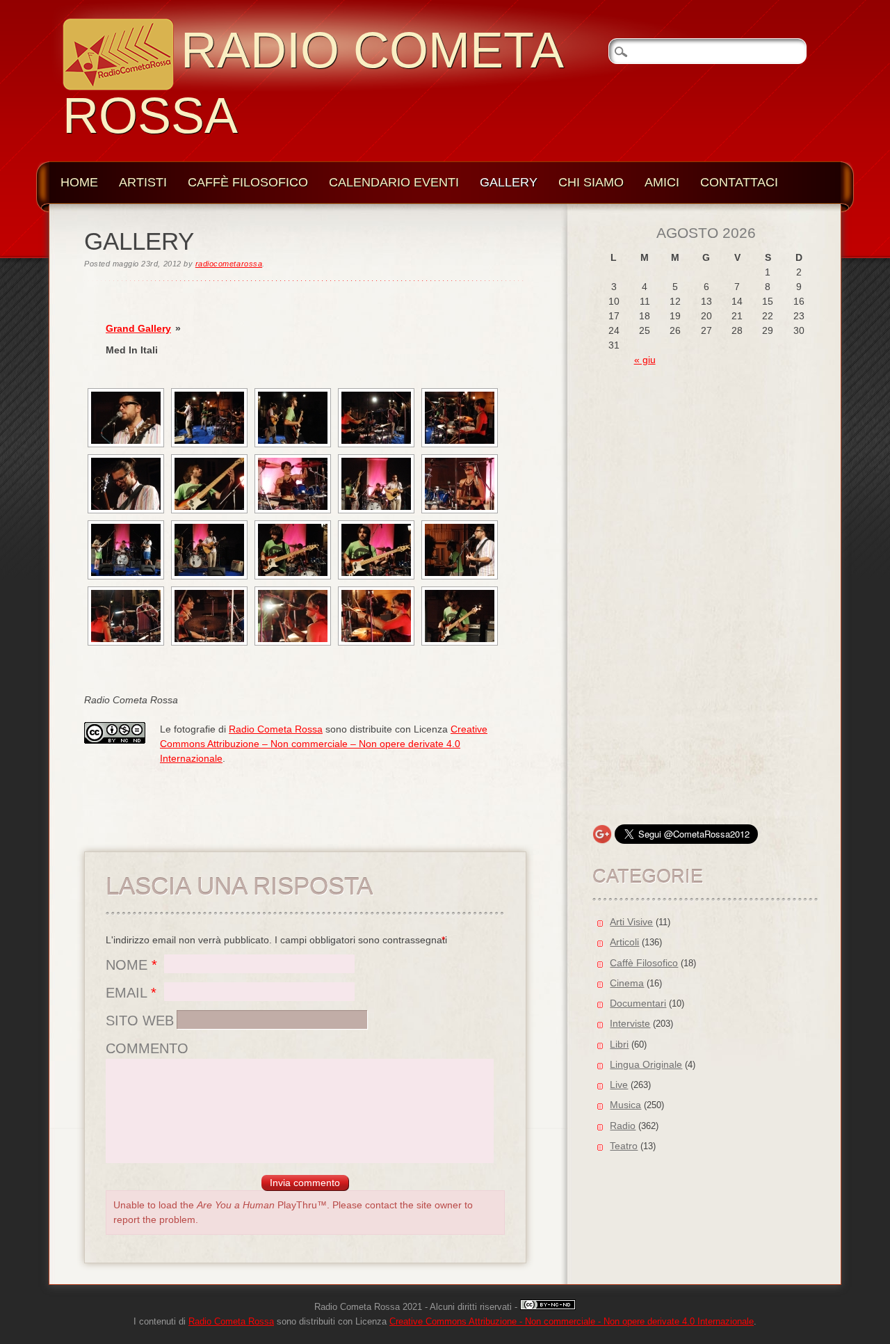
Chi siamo (591, 182)
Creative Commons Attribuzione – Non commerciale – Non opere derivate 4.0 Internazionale (323, 743)
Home (79, 182)
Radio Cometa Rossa (276, 729)
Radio (623, 1125)
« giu (645, 359)
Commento (147, 1048)
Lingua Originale (646, 1064)
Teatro (624, 1145)
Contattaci (739, 182)
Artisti (143, 182)
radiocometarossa (228, 263)
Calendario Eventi (394, 182)
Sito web (140, 1020)
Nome (131, 965)
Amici (662, 182)
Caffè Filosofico (248, 182)
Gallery (508, 182)
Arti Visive (631, 921)
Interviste (630, 1023)
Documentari (638, 1003)
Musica (625, 1104)
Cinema (627, 983)
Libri (619, 1044)
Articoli (624, 941)
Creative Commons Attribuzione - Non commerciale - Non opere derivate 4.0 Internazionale (571, 1322)
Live (619, 1084)
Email (131, 992)
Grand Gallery (138, 328)
